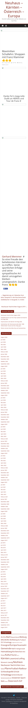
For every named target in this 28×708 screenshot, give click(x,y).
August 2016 (4, 627)
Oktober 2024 (4, 390)
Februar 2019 (4, 555)
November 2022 (5, 446)
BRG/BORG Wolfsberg (9, 640)
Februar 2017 (4, 613)
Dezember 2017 (5, 588)
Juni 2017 (3, 603)
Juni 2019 (3, 545)
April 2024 (3, 405)
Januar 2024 (4, 412)
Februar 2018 (4, 584)
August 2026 (4, 337)
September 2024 (5, 393)
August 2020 (4, 511)
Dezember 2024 (5, 385)
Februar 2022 (4, 468)
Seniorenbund (16, 675)
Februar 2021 (4, 497)
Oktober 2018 (4, 564)
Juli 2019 (3, 542)
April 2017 (3, 608)
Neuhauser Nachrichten (11, 665)
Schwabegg (6, 674)
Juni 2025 (3, 371)
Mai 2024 (3, 402)
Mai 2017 (3, 605)
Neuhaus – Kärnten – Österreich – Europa (14, 9)
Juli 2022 (3, 455)
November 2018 (5, 562)
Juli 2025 (3, 368)
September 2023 (5, 422)
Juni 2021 (3, 487)
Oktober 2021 (4, 477)
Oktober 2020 (4, 506)
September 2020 (5, 509)
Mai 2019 (3, 547)
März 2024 (3, 407)
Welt (2, 681)
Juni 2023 (3, 429)
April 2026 (3, 347)
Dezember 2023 (5, 414)
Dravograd (5, 645)
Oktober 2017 (4, 593)
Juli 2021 (3, 484)
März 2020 (3, 523)
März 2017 (3, 610)
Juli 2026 (3, 339)
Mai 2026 (3, 344)
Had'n (13, 648)
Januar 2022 (4, 470)
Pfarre (8, 668)
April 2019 (3, 550)
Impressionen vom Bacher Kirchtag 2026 (11, 321)
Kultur (8, 654)
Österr (6, 681)
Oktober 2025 (4, 361)
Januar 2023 (4, 441)
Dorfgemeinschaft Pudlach (17, 642)
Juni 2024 (3, 400)
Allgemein (5, 48)
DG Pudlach (22, 640)
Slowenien (16, 677)
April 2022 (3, 463)
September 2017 (5, 596)
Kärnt (18, 655)
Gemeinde (6, 648)
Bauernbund (15, 637)
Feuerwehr (22, 645)
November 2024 (5, 388)
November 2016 (5, 620)
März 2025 (3, 378)
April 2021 (3, 492)
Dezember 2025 (5, 356)
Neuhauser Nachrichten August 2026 (10, 315)
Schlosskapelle (7, 671)
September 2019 (5, 538)
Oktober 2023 (4, 419)
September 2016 (5, 625)
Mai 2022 (3, 460)
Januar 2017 (4, 615)
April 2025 (3, 376)
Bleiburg (23, 637)
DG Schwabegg (6, 642)
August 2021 (4, 482)
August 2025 (4, 366)
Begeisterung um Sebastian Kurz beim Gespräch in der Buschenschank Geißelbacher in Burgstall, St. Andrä (13, 297)
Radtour (23, 668)
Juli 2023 (3, 426)
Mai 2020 (3, 518)
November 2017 (5, 591)
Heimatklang (6, 651)
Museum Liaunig (7, 662)
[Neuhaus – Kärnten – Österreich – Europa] (2, 25)
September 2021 (5, 480)
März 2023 (3, 436)
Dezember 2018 (5, 559)
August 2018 (4, 569)
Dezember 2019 (5, 530)
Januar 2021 (4, 499)
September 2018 (5, 567)
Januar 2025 (4, 383)
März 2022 (3, 465)
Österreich (13, 680)
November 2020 (5, 504)
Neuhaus (18, 661)
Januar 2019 (4, 557)
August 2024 (4, 395)
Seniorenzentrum (6, 678)
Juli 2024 (3, 397)
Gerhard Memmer (12, 256)
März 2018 (3, 581)
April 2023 (3, 434)
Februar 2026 (4, 352)
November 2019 (5, 533)
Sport (7, 64)
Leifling (22, 658)
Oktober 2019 (4, 535)
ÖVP (20, 681)
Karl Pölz (15, 62)
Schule (16, 671)
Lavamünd (14, 658)
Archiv (3, 637)
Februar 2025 (4, 381)
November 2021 (5, 475)
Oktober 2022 (4, 448)
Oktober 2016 (4, 622)
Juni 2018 (3, 574)
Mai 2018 (3, 576)
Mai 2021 (3, 489)
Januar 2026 (4, 354)
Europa (13, 645)
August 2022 (4, 453)
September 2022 (5, 451)
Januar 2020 (4, 528)
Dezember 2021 (5, 472)
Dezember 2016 (5, 617)
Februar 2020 (4, 526)
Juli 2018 (3, 571)
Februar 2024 (4, 410)
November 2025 (5, 359)
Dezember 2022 (5, 443)
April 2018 (3, 579)
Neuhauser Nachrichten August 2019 (14, 307)
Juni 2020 (3, 516)
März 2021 (3, 494)
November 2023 (5, 417)
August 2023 (4, 424)
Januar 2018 (4, 586)
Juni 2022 (3, 458)
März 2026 (3, 349)
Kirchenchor (17, 651)
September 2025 (5, 364)
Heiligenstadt (20, 649)
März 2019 (3, 552)
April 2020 (3, 521)
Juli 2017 (3, 600)
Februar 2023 (4, 439)
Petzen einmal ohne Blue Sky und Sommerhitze (13, 328)
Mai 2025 (3, 373)
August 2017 (4, 598)
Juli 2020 (3, 513)
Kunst (14, 654)
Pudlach (3, 64)
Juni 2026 (3, 342)
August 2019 (4, 540)
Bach (8, 636)
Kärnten (20, 62)
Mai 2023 (3, 431)
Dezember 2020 (5, 501)
